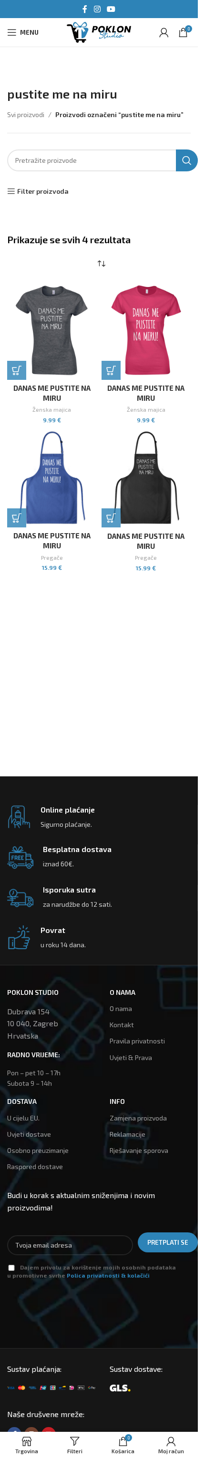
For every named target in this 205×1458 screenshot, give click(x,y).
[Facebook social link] (85, 9)
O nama (121, 1008)
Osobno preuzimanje (38, 1150)
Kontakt (122, 1025)
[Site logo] (99, 31)
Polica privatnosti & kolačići (108, 1275)
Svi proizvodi (25, 114)
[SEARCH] (187, 160)
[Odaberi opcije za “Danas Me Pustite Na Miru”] (16, 370)
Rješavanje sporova (139, 1150)
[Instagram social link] (97, 9)
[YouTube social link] (111, 9)
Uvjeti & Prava (131, 1057)
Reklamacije (127, 1134)
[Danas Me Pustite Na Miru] (52, 330)
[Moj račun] (164, 32)
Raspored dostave (35, 1166)
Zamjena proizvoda (138, 1118)
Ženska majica (51, 409)
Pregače (52, 557)
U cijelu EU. (23, 1118)
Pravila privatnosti (137, 1041)
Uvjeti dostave (29, 1134)
